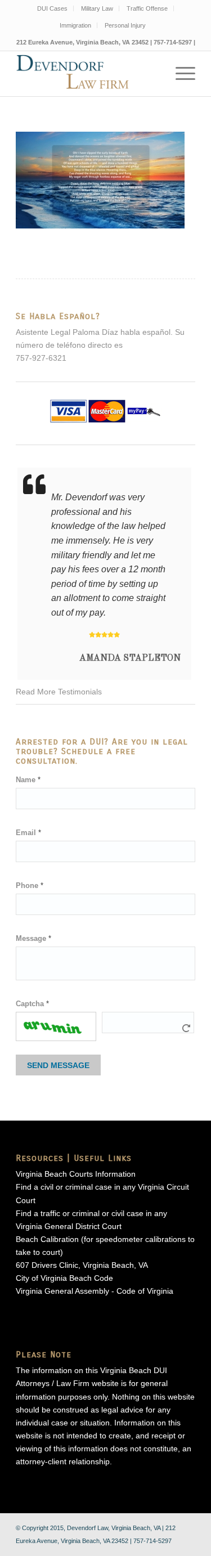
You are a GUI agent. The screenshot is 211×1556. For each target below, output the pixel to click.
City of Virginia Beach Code (64, 1278)
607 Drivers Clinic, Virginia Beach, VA (82, 1265)
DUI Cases (52, 8)
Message (33, 938)
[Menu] (179, 73)
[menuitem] (53, 8)
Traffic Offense (147, 8)
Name (28, 779)
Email (28, 832)
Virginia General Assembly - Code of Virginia (94, 1290)
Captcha (32, 1003)
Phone (29, 885)
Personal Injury (125, 25)
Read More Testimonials (59, 691)
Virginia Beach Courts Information (76, 1173)
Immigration (75, 25)
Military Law (97, 8)
